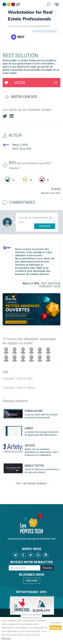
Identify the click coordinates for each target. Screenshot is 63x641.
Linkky (29, 428)
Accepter (56, 622)
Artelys (30, 445)
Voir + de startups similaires (31, 483)
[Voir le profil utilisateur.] (7, 247)
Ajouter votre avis (50, 193)
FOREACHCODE (34, 411)
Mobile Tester (34, 465)
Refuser (6, 638)
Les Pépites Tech (11, 4)
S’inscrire (31, 580)
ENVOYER (44, 226)
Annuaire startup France (20, 387)
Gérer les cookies (31, 614)
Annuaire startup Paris (18, 378)
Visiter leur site (24, 97)
